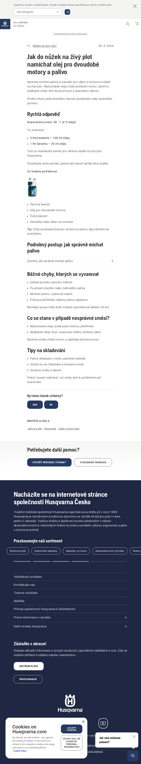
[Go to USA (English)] (67, 12)
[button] (22, 561)
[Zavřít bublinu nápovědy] (134, 736)
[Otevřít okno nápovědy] (132, 755)
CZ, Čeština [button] (18, 25)
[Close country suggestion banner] (135, 6)
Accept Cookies (71, 729)
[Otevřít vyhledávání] (128, 24)
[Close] (83, 721)
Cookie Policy (20, 751)
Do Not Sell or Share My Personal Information (71, 742)
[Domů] (5, 24)
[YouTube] (103, 723)
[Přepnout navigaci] (137, 24)
